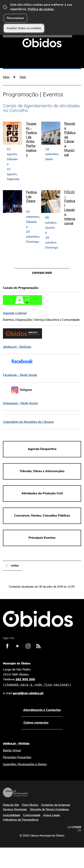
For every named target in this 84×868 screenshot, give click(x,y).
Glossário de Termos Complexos (49, 809)
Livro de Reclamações (15, 792)
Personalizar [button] (15, 18)
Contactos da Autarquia (55, 805)
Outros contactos (35, 722)
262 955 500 (37, 681)
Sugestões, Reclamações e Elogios (25, 764)
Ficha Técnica (30, 805)
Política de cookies (41, 9)
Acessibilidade (11, 815)
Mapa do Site (11, 805)
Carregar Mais (42, 272)
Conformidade (31, 815)
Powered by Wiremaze (74, 829)
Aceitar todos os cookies (24, 28)
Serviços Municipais (15, 809)
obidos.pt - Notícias (16, 743)
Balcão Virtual (12, 750)
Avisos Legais (51, 815)
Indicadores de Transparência (20, 819)
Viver (23, 77)
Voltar (15, 565)
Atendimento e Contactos (42, 710)
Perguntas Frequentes (17, 757)
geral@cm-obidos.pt (28, 693)
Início (6, 77)
